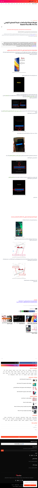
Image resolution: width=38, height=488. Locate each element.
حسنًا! (30, 485)
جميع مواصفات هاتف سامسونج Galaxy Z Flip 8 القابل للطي (22, 387)
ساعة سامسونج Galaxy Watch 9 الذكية (25, 379)
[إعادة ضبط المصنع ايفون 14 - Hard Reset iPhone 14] (19, 318)
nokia (36, 371)
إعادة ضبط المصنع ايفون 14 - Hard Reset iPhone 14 (19, 323)
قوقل (6, 3)
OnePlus (18, 371)
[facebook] (36, 455)
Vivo (26, 370)
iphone (12, 371)
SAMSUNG (29, 370)
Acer (19, 374)
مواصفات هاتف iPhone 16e (27, 402)
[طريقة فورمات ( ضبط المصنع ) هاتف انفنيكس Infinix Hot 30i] (31, 318)
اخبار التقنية (12, 418)
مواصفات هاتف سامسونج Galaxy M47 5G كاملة (24, 391)
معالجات (23, 420)
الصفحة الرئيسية (35, 20)
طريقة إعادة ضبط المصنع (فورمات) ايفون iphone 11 (31, 333)
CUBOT (17, 374)
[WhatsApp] (22, 311)
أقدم (2, 358)
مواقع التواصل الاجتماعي (18, 418)
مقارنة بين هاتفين (29, 418)
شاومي (24, 3)
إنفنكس (12, 3)
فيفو (19, 3)
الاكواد (24, 418)
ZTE (3, 3)
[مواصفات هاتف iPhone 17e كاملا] (34, 399)
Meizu (9, 371)
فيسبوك (4, 418)
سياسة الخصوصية (17, 484)
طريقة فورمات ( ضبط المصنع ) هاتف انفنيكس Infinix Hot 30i (32, 323)
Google (32, 373)
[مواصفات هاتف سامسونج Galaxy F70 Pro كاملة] (34, 384)
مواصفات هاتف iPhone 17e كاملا (26, 398)
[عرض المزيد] (19, 311)
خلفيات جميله (17, 417)
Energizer (23, 373)
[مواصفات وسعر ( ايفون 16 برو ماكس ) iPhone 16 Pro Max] (34, 407)
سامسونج (30, 3)
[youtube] (32, 455)
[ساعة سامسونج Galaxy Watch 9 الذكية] (34, 380)
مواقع (20, 420)
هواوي (17, 3)
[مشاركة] (1, 27)
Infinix (7, 370)
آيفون (27, 3)
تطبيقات (27, 417)
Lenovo (28, 371)
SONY (22, 371)
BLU (6, 371)
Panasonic (19, 373)
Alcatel (15, 371)
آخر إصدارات (31, 420)
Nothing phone (13, 374)
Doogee (32, 374)
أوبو (21, 3)
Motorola (10, 370)
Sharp (4, 373)
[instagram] (30, 455)
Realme (14, 370)
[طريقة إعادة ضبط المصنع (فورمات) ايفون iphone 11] (31, 328)
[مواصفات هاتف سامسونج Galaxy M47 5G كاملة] (34, 392)
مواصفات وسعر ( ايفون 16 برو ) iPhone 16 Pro (24, 410)
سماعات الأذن (16, 420)
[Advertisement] (19, 12)
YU (22, 374)
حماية (9, 420)
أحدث (36, 358)
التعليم (12, 420)
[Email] (20, 311)
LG (33, 371)
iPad (29, 373)
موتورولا (9, 3)
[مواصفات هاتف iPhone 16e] (34, 403)
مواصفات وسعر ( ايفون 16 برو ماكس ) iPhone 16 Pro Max (22, 406)
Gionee (15, 373)
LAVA (12, 373)
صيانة (6, 420)
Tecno (31, 371)
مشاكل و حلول (23, 417)
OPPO (20, 370)
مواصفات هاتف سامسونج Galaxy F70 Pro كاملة (24, 383)
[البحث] (1, 1)
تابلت (14, 417)
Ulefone (7, 373)
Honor (17, 370)
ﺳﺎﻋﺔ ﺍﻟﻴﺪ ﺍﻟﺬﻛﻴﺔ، (10, 417)
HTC (3, 371)
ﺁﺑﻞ (9, 418)
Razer (29, 374)
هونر (14, 3)
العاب (7, 418)
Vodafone (25, 374)
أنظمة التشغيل (35, 418)
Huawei (23, 370)
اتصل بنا (13, 484)
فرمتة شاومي (31, 308)
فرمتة (31, 20)
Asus (24, 371)
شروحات (5, 417)
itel (8, 374)
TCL (9, 373)
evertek (35, 374)
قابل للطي (35, 420)
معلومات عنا (21, 484)
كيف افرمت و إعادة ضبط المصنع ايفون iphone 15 (7, 323)
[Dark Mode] (3, 1)
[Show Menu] (36, 1)
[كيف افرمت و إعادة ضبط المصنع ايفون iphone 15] (6, 318)
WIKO (26, 373)
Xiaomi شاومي (34, 370)
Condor (35, 373)
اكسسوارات (26, 420)
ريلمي (1, 3)
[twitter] (34, 455)
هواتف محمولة (34, 417)
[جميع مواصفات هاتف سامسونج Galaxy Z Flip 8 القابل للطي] (34, 388)
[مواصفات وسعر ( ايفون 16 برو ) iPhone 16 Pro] (34, 411)
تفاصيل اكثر (32, 483)
